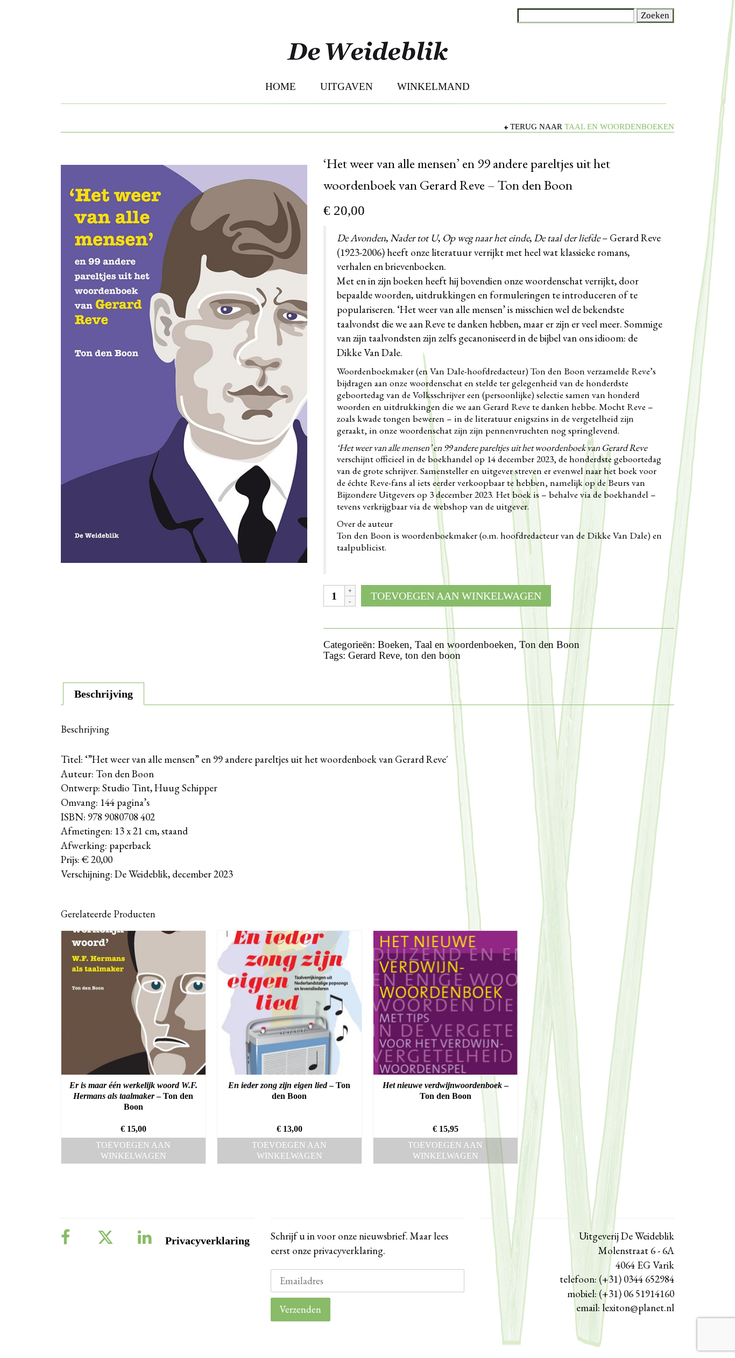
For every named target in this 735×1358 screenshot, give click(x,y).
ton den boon (433, 655)
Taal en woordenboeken (619, 126)
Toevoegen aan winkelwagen (456, 596)
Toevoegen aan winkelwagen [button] (133, 1150)
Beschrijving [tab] (103, 694)
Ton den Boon (549, 644)
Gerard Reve (374, 655)
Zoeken (655, 15)
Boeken (393, 644)
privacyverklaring (347, 1250)
